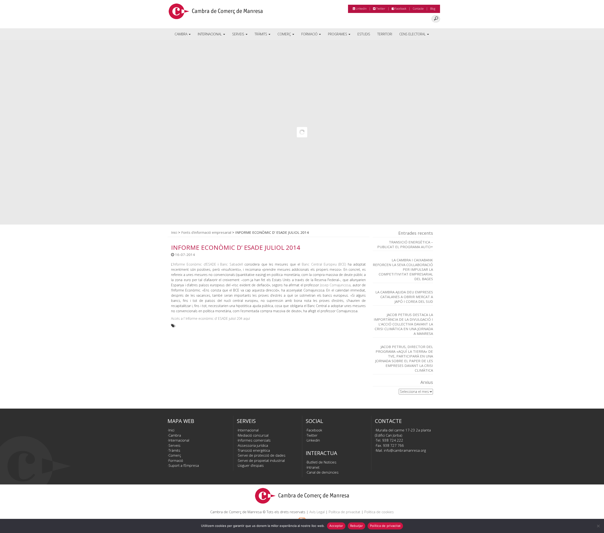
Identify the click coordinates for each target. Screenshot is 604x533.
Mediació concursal (253, 435)
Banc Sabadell (231, 264)
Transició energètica (254, 450)
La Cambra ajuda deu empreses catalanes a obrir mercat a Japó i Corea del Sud (404, 297)
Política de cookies (379, 511)
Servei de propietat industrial (261, 460)
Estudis (363, 34)
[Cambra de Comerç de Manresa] (216, 13)
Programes (338, 34)
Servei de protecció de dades (261, 455)
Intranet (313, 467)
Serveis (238, 34)
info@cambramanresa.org (405, 450)
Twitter (380, 9)
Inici (174, 232)
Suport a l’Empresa (183, 465)
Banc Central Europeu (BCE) (324, 264)
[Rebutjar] (598, 526)
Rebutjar (356, 526)
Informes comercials (254, 440)
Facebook (400, 9)
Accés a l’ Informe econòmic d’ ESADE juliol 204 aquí (210, 318)
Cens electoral (413, 34)
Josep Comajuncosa (335, 285)
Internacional (210, 34)
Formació (310, 34)
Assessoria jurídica (253, 445)
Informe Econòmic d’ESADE (194, 264)
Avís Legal (317, 511)
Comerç (284, 34)
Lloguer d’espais (251, 465)
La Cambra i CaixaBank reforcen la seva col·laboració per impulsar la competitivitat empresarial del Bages (403, 269)
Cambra (181, 34)
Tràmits (261, 34)
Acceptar (336, 526)
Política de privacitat (344, 511)
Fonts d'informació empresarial (206, 232)
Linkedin (361, 9)
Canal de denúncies (323, 472)
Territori (384, 34)
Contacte (418, 9)
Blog (432, 9)
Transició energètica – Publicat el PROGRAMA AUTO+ (405, 244)
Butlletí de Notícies (321, 462)
